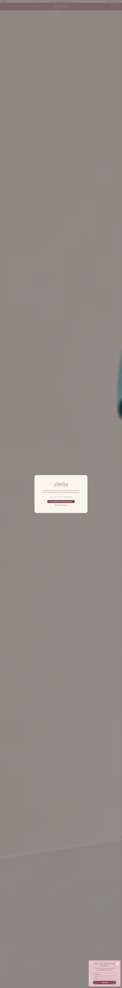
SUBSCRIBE (105, 982)
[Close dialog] (117, 964)
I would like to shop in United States (61, 497)
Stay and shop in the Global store (61, 501)
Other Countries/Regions (61, 505)
